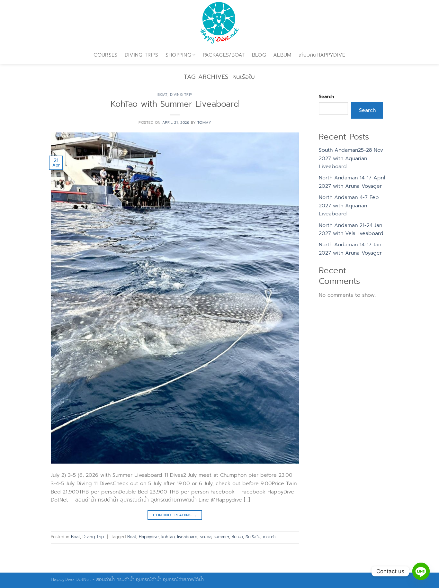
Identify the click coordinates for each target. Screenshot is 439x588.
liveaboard (187, 537)
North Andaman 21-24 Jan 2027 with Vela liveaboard (351, 230)
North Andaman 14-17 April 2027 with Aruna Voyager (352, 182)
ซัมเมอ (237, 537)
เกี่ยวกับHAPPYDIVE (322, 55)
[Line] (421, 571)
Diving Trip (181, 94)
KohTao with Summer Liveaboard (175, 104)
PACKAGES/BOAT (224, 55)
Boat (162, 94)
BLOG (259, 55)
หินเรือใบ (253, 537)
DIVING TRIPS (141, 55)
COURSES (105, 55)
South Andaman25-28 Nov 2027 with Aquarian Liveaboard (351, 158)
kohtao (168, 537)
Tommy (204, 122)
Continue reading (175, 515)
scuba (205, 537)
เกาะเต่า (269, 537)
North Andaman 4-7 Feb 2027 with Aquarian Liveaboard (349, 206)
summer (221, 537)
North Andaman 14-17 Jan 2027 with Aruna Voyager (350, 249)
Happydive (149, 537)
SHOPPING (179, 55)
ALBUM (282, 55)
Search (326, 96)
